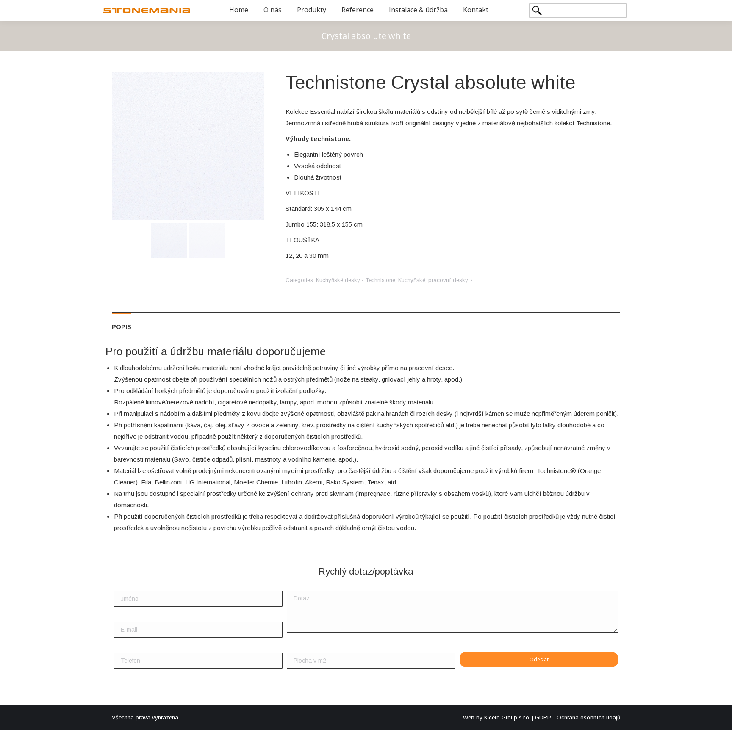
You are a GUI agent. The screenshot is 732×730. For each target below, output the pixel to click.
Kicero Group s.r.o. (507, 717)
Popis (121, 326)
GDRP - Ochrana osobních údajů (577, 717)
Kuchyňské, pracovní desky (433, 280)
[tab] (121, 322)
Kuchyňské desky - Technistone (355, 280)
